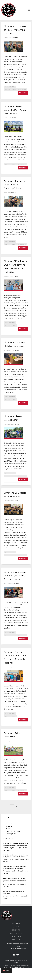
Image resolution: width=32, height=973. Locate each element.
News (8, 829)
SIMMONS (15, 37)
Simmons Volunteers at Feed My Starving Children (15, 30)
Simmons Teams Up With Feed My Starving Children (15, 185)
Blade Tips (9, 826)
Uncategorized (11, 834)
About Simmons (11, 824)
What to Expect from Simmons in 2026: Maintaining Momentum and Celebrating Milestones (14, 880)
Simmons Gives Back (11, 89)
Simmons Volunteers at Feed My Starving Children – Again (15, 575)
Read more (22, 92)
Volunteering (22, 89)
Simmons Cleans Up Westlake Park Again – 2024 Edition (15, 110)
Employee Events (10, 86)
